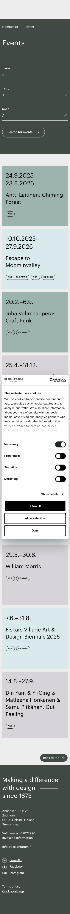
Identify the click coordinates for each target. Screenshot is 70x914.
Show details (50, 494)
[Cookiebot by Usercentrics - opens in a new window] (50, 380)
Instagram (17, 872)
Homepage (10, 26)
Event (30, 26)
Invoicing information (17, 837)
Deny (35, 530)
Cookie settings (13, 891)
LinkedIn (16, 860)
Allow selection (35, 518)
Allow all (35, 506)
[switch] (60, 456)
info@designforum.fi (16, 846)
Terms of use (11, 886)
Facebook (16, 866)
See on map (10, 824)
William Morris (23, 566)
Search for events (19, 132)
